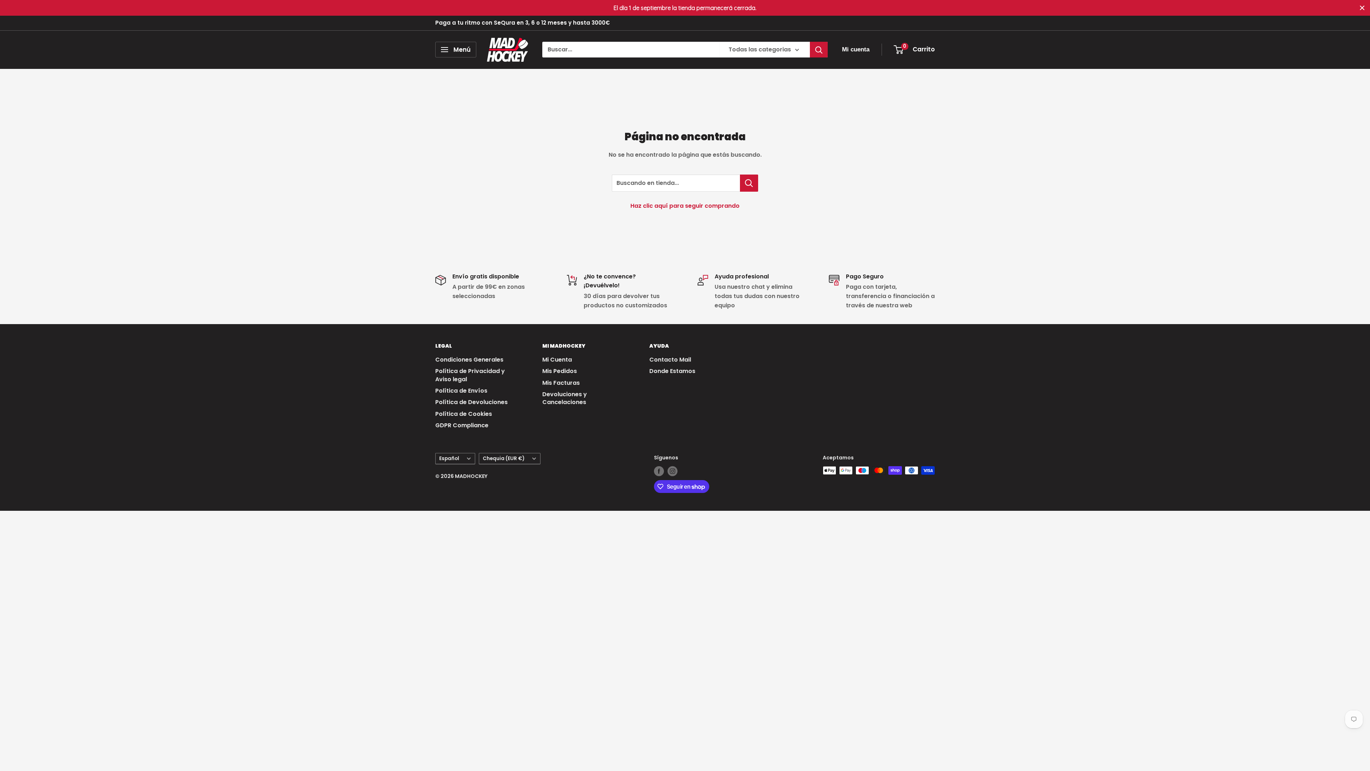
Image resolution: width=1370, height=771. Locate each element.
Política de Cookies (463, 414)
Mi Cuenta (557, 360)
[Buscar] (819, 49)
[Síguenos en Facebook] (659, 471)
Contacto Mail (670, 360)
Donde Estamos (672, 371)
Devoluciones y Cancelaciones (564, 398)
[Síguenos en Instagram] (673, 471)
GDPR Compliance (461, 425)
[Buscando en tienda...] (749, 183)
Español (449, 458)
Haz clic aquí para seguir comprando (685, 206)
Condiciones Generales (469, 360)
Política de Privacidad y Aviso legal (470, 375)
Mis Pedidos (559, 371)
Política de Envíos (461, 391)
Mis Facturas (561, 383)
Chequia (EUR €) (503, 458)
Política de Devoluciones (471, 402)
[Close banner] (1362, 8)
